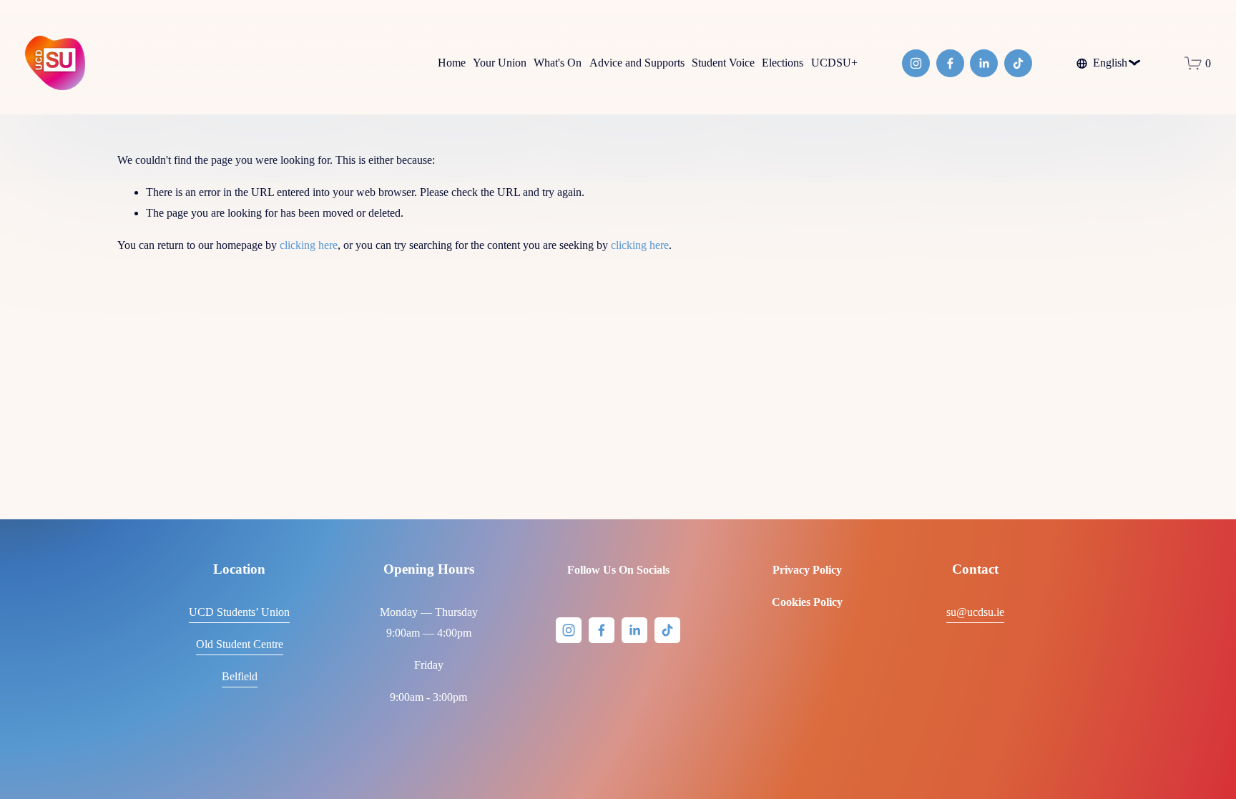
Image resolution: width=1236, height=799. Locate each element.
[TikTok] (1018, 63)
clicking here (309, 245)
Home (452, 63)
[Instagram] (916, 63)
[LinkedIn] (984, 63)
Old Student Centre (239, 644)
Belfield (240, 676)
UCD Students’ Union (239, 612)
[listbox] (1108, 63)
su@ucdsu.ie (975, 612)
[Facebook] (950, 63)
